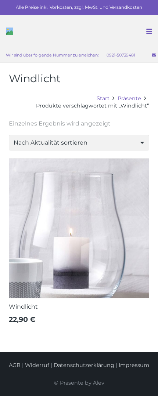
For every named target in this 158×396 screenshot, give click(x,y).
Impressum (134, 365)
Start (103, 98)
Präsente (129, 98)
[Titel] (9, 31)
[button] (149, 31)
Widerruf (37, 365)
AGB (15, 365)
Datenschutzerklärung (84, 365)
